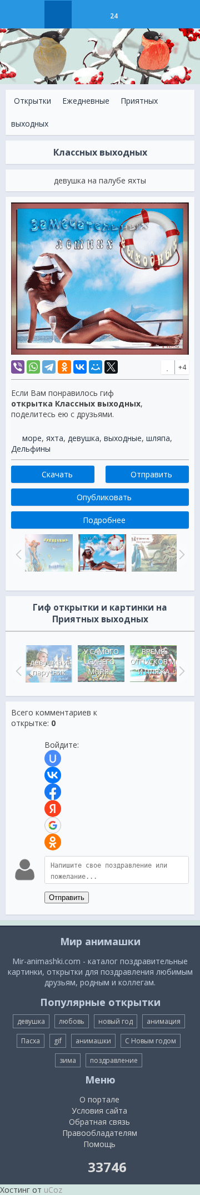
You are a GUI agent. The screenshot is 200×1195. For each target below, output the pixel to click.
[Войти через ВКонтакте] (52, 775)
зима (67, 1060)
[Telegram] (49, 367)
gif (58, 1041)
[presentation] (17, 671)
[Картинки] (85, 14)
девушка (83, 438)
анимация (164, 1021)
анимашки (93, 1041)
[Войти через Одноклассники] (52, 842)
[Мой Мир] (95, 367)
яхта (54, 438)
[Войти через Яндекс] (52, 808)
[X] (111, 367)
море (32, 438)
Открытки (32, 100)
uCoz (53, 1189)
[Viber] (17, 367)
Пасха (30, 1041)
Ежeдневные (85, 100)
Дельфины (31, 448)
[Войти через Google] (52, 825)
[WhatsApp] (33, 367)
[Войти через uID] (52, 758)
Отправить (66, 897)
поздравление (114, 1060)
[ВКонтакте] (80, 367)
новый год (115, 1021)
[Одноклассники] (64, 367)
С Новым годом (150, 1041)
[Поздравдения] (141, 14)
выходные (123, 438)
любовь (71, 1021)
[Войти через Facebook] (52, 791)
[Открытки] (58, 14)
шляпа (158, 438)
